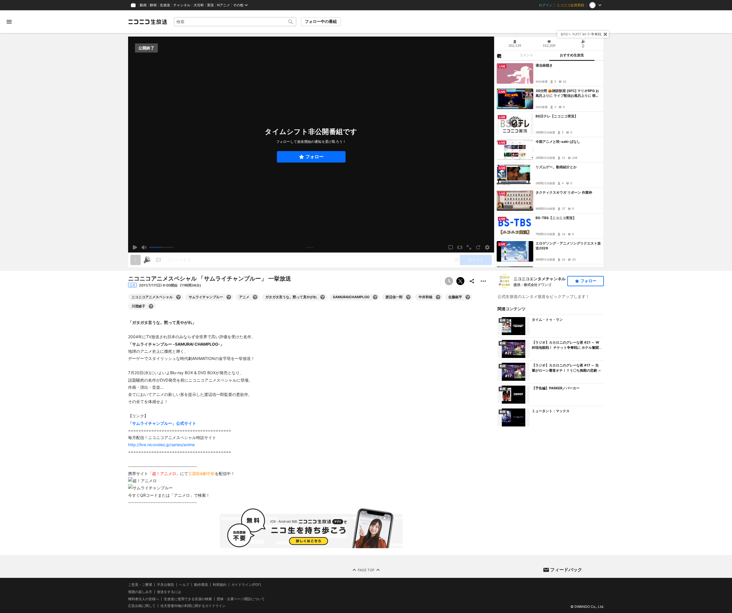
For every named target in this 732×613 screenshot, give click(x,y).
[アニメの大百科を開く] (255, 297)
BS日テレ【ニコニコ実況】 (557, 116)
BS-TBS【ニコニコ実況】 (556, 218)
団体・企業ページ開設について (241, 598)
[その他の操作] (483, 281)
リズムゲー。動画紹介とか (556, 167)
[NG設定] (499, 56)
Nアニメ (223, 5)
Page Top (366, 570)
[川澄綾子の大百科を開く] (151, 306)
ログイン (545, 5)
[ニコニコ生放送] (147, 21)
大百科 (199, 5)
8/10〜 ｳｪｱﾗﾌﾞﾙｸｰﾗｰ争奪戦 (581, 34)
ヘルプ (184, 584)
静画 (153, 5)
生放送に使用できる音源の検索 (188, 598)
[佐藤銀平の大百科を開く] (468, 297)
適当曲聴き (544, 65)
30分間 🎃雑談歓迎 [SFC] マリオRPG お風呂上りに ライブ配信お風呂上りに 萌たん (567, 93)
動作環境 (201, 584)
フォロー (314, 156)
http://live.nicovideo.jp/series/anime (161, 444)
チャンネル (181, 5)
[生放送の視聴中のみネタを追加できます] (135, 260)
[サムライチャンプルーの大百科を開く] (228, 297)
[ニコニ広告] (147, 260)
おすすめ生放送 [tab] (572, 55)
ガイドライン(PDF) (246, 584)
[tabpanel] (549, 164)
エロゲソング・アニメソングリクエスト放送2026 (568, 245)
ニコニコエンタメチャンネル (540, 278)
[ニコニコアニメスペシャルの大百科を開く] (178, 297)
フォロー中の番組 (321, 21)
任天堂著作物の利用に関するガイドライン (193, 606)
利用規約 (219, 584)
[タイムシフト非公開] (449, 281)
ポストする (460, 281)
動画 (143, 5)
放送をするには (169, 592)
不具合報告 (165, 584)
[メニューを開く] (9, 21)
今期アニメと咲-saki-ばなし (558, 141)
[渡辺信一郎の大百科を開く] (408, 297)
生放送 (165, 5)
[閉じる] (605, 34)
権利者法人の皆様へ (143, 598)
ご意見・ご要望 (140, 584)
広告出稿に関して (142, 606)
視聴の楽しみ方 (140, 592)
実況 (210, 5)
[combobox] (235, 21)
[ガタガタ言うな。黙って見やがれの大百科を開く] (322, 297)
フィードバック (566, 569)
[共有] (472, 281)
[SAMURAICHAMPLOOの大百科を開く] (375, 297)
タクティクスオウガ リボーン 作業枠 (564, 192)
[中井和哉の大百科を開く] (438, 297)
